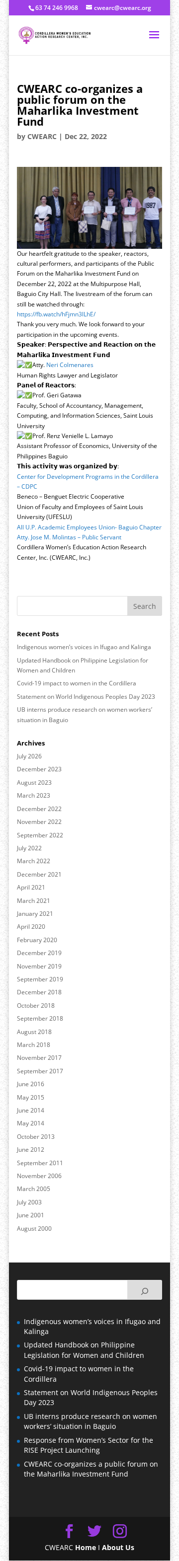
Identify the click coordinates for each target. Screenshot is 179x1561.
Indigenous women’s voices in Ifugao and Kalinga (84, 647)
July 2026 (29, 756)
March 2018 (33, 1045)
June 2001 (30, 1215)
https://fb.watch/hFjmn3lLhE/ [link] (56, 314)
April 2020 (31, 926)
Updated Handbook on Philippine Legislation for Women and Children (84, 1349)
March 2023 (33, 795)
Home (85, 1547)
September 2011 (40, 1163)
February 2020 (37, 940)
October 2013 (36, 1136)
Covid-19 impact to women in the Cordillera (76, 683)
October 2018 (36, 1005)
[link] (69, 365)
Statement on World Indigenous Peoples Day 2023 (86, 696)
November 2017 (39, 1057)
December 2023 (39, 769)
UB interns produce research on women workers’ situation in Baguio (90, 1421)
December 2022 (39, 809)
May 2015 (30, 1097)
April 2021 (31, 887)
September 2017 (40, 1071)
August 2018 (34, 1032)
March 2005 (33, 1189)
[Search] (144, 1290)
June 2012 (30, 1149)
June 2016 (30, 1084)
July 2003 (29, 1202)
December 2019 (39, 953)
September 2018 (40, 1018)
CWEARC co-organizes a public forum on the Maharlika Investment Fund (91, 1469)
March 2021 (33, 900)
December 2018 (39, 992)
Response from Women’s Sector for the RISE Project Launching (88, 1445)
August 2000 (34, 1228)
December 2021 (39, 874)
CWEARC (42, 136)
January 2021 (35, 913)
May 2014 (30, 1123)
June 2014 (30, 1110)
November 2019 (39, 966)
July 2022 (29, 848)
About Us (118, 1547)
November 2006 (39, 1176)
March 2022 (33, 861)
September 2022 (40, 835)
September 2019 (40, 979)
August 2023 (34, 782)
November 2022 (39, 822)
